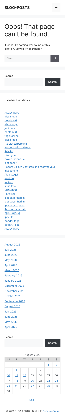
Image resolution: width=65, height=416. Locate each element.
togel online (12, 135)
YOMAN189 (11, 190)
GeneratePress (51, 411)
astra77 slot (12, 224)
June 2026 (11, 254)
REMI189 (10, 193)
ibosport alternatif (15, 209)
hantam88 (11, 132)
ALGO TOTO (12, 112)
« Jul (31, 399)
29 (48, 386)
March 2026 (12, 270)
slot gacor (10, 162)
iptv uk (9, 217)
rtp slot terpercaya (16, 143)
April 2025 (11, 327)
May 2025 (11, 321)
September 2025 (15, 301)
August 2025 (12, 306)
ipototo (9, 182)
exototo (9, 178)
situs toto (10, 186)
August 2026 (12, 244)
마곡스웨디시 (12, 213)
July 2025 (10, 311)
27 (32, 386)
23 (56, 380)
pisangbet (11, 155)
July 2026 (10, 249)
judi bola (10, 128)
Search (9, 75)
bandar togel (12, 220)
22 (48, 380)
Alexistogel (11, 174)
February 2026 (13, 275)
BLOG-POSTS (17, 7)
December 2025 (14, 285)
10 (8, 375)
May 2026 (11, 260)
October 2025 (13, 296)
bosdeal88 (11, 120)
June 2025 (11, 316)
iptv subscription (14, 205)
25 (16, 386)
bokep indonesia (15, 159)
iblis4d (9, 151)
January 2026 (13, 280)
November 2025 (14, 290)
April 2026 (11, 265)
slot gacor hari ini (15, 197)
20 (32, 380)
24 (8, 386)
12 (24, 375)
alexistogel (11, 116)
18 (16, 380)
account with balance (18, 147)
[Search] (54, 58)
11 (16, 375)
